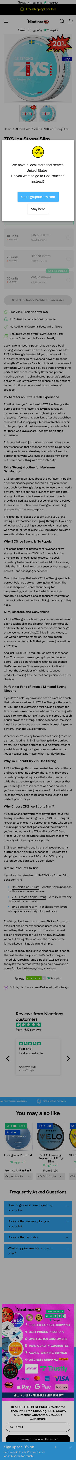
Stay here (38, 209)
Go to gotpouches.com (38, 196)
